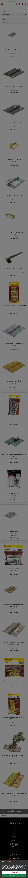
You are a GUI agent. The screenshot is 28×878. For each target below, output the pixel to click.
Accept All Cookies (14, 875)
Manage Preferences (14, 872)
